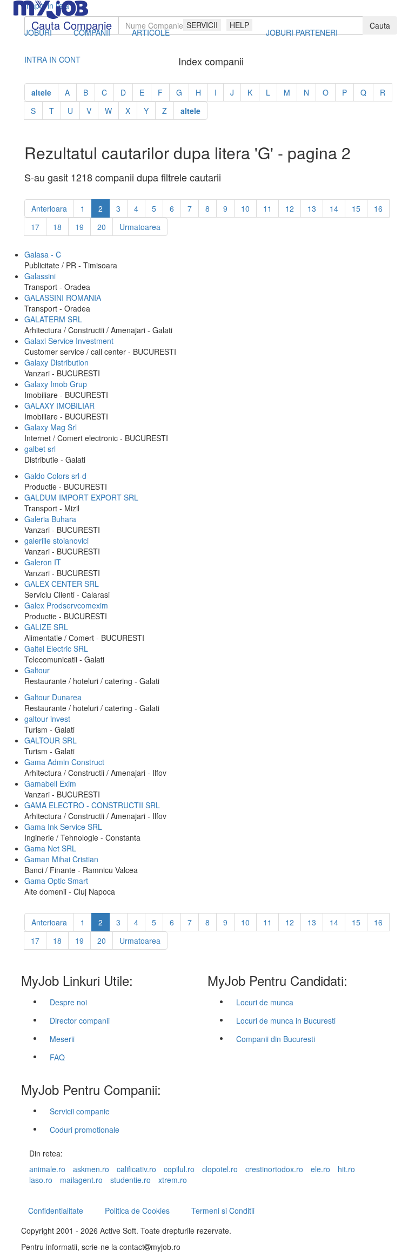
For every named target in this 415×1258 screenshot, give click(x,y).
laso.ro (40, 1179)
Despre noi (68, 1002)
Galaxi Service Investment (68, 340)
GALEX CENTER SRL (61, 583)
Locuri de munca (264, 1002)
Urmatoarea (139, 226)
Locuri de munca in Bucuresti (286, 1020)
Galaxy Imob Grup (55, 383)
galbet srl (40, 448)
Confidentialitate (55, 1210)
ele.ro (320, 1169)
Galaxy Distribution (56, 362)
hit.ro (346, 1169)
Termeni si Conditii (223, 1210)
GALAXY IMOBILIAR (59, 405)
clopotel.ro (220, 1169)
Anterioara (49, 208)
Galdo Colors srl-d (55, 475)
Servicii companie (80, 1111)
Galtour (37, 670)
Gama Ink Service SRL (63, 826)
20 (101, 226)
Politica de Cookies (137, 1210)
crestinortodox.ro (274, 1169)
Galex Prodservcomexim (66, 605)
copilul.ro (179, 1169)
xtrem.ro (172, 1179)
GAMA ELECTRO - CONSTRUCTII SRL (92, 805)
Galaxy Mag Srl (50, 427)
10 (245, 208)
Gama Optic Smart (56, 880)
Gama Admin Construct (64, 761)
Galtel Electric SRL (56, 648)
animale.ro (47, 1169)
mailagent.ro (81, 1179)
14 (334, 208)
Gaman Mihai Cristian (61, 859)
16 (378, 208)
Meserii (62, 1038)
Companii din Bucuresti (275, 1038)
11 (267, 208)
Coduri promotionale (84, 1129)
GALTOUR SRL (50, 740)
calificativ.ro (136, 1169)
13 (311, 208)
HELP (239, 24)
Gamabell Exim (50, 783)
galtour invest (47, 718)
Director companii (80, 1020)
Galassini (40, 275)
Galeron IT (42, 562)
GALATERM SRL (53, 319)
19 (79, 226)
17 (35, 226)
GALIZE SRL (46, 626)
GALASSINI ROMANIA (62, 297)
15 (356, 208)
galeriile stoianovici (56, 540)
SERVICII (202, 24)
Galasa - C (42, 254)
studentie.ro (130, 1179)
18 (57, 226)
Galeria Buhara (50, 518)
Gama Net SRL (50, 848)
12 (289, 208)
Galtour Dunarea (53, 697)
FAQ (57, 1057)
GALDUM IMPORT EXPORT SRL (81, 497)
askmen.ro (91, 1169)
